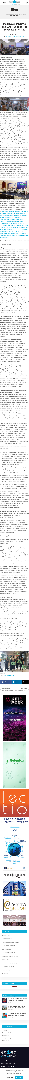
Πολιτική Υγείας (6, 935)
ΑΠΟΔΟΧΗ (18, 1077)
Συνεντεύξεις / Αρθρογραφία (9, 945)
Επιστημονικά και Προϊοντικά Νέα (10, 942)
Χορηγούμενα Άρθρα (7, 970)
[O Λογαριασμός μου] (27, 2)
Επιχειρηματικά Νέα (7, 938)
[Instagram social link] (4, 1060)
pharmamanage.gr (8, 675)
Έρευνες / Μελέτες (6, 949)
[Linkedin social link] (9, 1060)
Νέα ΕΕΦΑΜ (5, 973)
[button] (6, 682)
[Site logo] (14, 2)
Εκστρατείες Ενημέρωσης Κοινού (10, 956)
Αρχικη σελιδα (5, 12)
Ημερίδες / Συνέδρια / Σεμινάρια (15, 36)
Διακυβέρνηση (5, 1035)
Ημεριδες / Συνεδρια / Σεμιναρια (19, 12)
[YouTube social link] (7, 1060)
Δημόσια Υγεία (5, 959)
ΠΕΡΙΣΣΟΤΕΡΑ (9, 1077)
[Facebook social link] (2, 1060)
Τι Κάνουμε (4, 1030)
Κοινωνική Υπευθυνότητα (8, 952)
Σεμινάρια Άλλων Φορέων (8, 966)
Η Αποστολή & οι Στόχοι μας (9, 1032)
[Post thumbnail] (4, 1000)
